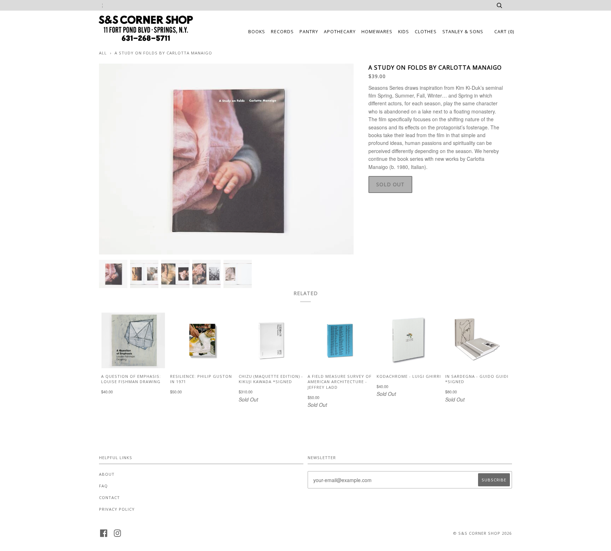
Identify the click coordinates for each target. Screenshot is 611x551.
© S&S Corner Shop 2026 (482, 533)
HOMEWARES (376, 32)
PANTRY (308, 32)
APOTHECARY (340, 32)
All (103, 52)
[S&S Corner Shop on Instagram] (117, 535)
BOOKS (256, 32)
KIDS (403, 32)
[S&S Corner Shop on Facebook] (104, 535)
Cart (504, 32)
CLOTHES (426, 32)
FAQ (103, 485)
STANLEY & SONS (462, 32)
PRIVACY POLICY (117, 509)
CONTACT (109, 497)
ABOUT (107, 474)
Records (282, 32)
